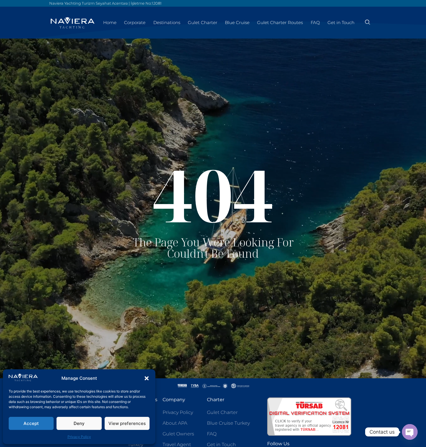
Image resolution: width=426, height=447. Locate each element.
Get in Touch (340, 22)
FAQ (315, 22)
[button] (147, 378)
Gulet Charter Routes (280, 22)
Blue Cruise (237, 22)
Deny (79, 423)
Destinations (166, 22)
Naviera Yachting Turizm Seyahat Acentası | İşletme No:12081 (105, 3)
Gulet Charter (202, 22)
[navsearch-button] (367, 22)
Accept (31, 423)
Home (109, 22)
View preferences (127, 423)
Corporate (134, 22)
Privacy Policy (79, 437)
